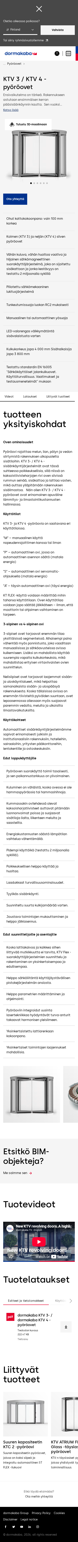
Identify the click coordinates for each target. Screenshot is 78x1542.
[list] (39, 1431)
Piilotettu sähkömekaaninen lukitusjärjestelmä (27, 289)
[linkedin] (29, 1526)
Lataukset (30, 396)
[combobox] (20, 30)
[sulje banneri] (39, 9)
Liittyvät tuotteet (58, 396)
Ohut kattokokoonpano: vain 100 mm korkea (34, 221)
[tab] (26, 1301)
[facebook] (5, 1526)
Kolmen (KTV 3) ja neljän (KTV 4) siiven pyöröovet (35, 239)
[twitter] (13, 1526)
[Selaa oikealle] (67, 1301)
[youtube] (21, 1526)
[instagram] (37, 1526)
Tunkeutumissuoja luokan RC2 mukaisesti (37, 305)
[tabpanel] (39, 1327)
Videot (9, 396)
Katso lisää (11, 110)
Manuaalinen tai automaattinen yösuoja (37, 318)
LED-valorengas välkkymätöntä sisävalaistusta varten (30, 333)
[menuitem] (21, 53)
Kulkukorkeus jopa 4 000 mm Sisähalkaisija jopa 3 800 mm (39, 351)
